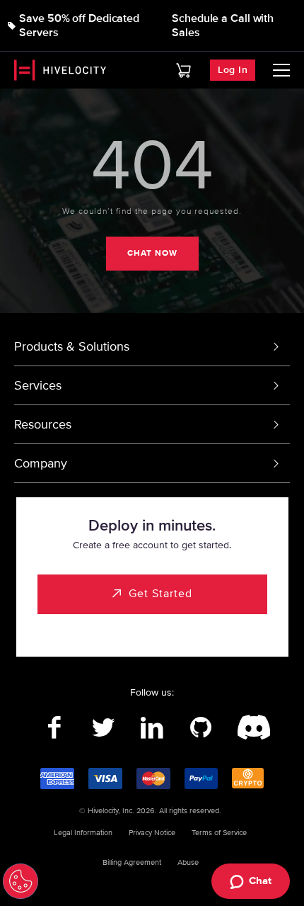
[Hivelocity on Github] (201, 728)
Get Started (160, 594)
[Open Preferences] (20, 881)
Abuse (188, 862)
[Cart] (183, 70)
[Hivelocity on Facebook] (54, 728)
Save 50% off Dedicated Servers (79, 25)
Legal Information (83, 832)
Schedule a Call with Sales (223, 25)
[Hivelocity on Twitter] (103, 728)
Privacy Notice (152, 832)
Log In (232, 70)
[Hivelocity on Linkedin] (152, 728)
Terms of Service (219, 832)
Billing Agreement (132, 862)
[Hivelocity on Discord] (250, 728)
